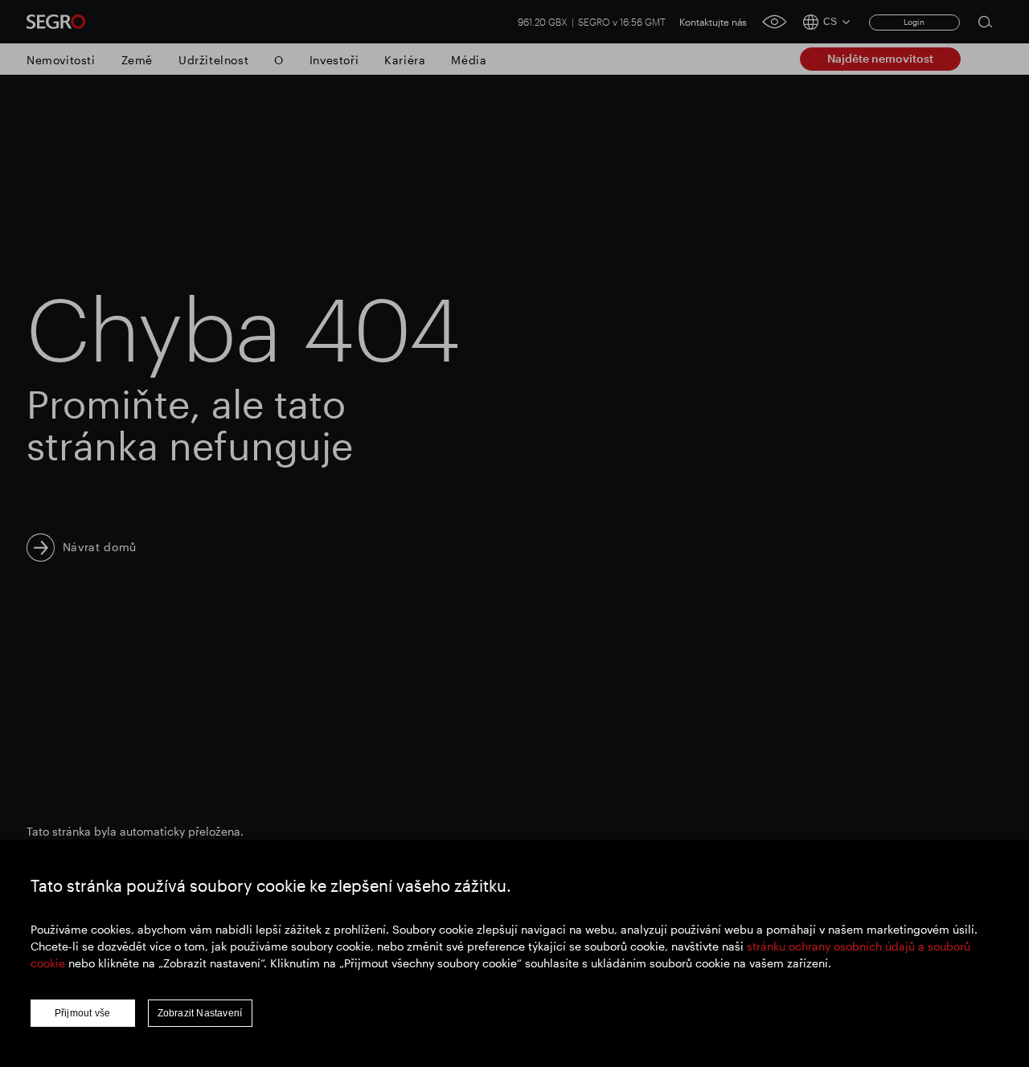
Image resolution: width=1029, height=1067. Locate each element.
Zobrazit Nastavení (200, 1013)
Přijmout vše (82, 1013)
